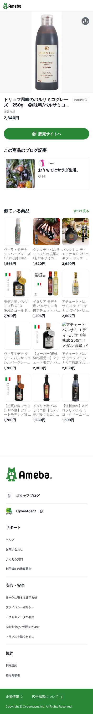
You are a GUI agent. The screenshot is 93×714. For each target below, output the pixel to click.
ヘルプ (10, 539)
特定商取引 (13, 675)
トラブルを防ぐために (20, 636)
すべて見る (81, 211)
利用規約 (11, 665)
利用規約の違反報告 (18, 568)
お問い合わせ (14, 549)
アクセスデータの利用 (20, 617)
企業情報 (12, 696)
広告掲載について (45, 696)
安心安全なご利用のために (23, 627)
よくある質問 (14, 559)
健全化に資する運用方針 (21, 597)
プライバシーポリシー (20, 607)
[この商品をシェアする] (85, 21)
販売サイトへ (49, 133)
